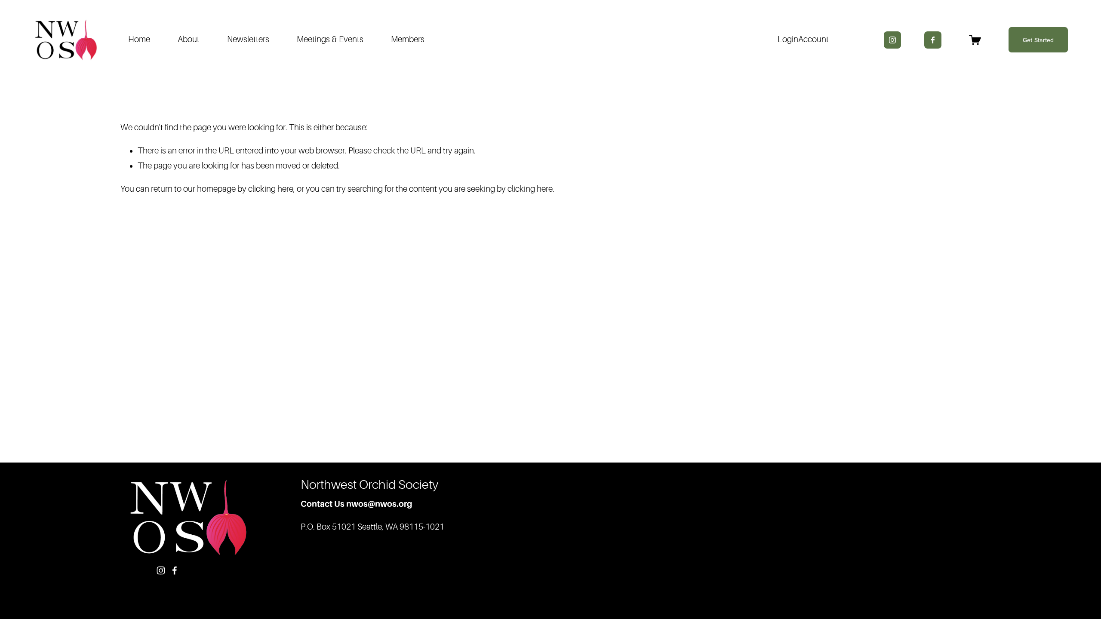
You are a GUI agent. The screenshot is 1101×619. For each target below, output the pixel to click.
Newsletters (248, 39)
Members (407, 39)
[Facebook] (932, 40)
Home (139, 39)
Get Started (1038, 40)
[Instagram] (892, 40)
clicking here (270, 188)
